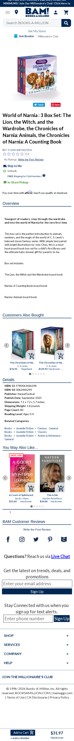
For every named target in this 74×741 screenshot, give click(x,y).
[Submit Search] (66, 23)
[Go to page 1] (30, 374)
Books (8, 428)
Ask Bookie (26, 36)
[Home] (37, 12)
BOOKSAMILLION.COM (32, 693)
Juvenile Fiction (25, 428)
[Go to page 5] (41, 374)
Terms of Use (16, 697)
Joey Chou (26, 149)
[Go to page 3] (35, 374)
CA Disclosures (37, 697)
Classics (42, 431)
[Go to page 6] (44, 374)
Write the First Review (30, 159)
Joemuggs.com (62, 693)
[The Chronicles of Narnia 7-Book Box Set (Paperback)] (23, 344)
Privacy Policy (59, 697)
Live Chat (60, 556)
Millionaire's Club (48, 36)
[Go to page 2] (33, 374)
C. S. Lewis (10, 149)
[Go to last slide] (6, 345)
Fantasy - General (48, 428)
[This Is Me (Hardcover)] (52, 473)
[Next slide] (67, 345)
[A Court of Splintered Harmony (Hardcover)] (22, 473)
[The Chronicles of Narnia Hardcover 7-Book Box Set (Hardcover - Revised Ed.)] (52, 341)
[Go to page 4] (38, 374)
